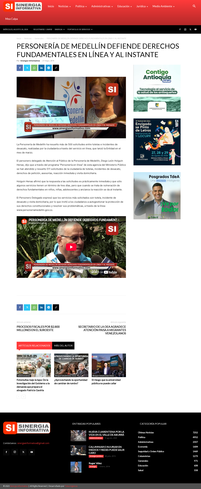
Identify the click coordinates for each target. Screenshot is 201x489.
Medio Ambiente (162, 6)
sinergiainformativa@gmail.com (33, 443)
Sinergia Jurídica (96, 456)
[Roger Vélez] (76, 467)
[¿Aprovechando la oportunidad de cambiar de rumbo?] (71, 365)
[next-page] (24, 397)
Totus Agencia (71, 486)
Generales (39, 38)
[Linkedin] (41, 68)
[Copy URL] (56, 68)
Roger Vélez (95, 463)
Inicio (51, 6)
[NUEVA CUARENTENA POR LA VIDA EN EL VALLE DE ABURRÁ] (78, 435)
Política (79, 6)
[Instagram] (185, 29)
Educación (123, 6)
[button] (194, 6)
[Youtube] (195, 29)
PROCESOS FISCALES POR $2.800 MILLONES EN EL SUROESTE (38, 328)
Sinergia (58, 29)
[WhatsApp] (34, 68)
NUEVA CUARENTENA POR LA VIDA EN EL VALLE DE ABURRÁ (106, 433)
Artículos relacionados (34, 345)
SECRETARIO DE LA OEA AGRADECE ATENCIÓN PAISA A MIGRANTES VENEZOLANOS (102, 330)
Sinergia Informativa (30, 60)
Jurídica (141, 6)
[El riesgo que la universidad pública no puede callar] (109, 365)
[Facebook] (180, 29)
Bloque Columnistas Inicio (65, 376)
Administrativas (100, 6)
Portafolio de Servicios (79, 29)
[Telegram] (49, 68)
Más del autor (63, 345)
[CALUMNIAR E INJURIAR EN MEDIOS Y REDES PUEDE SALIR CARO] (78, 450)
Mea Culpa (11, 18)
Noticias (63, 6)
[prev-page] (19, 397)
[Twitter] (190, 29)
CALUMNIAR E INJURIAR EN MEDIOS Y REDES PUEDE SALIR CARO (106, 449)
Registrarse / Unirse (42, 29)
